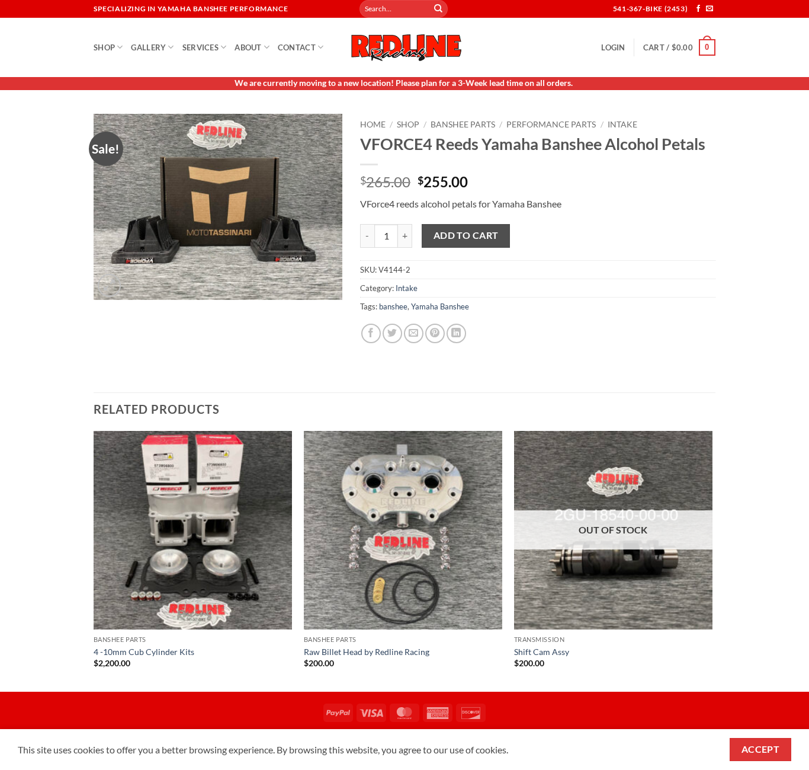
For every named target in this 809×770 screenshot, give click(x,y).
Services (200, 47)
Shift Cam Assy (541, 652)
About (248, 47)
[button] (613, 47)
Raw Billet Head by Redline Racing (366, 652)
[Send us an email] (709, 9)
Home (373, 124)
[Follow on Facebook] (698, 9)
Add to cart (466, 235)
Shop (104, 47)
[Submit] (438, 9)
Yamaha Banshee (440, 306)
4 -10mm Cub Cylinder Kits (144, 652)
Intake (622, 124)
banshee (393, 306)
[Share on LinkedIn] (456, 333)
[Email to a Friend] (413, 333)
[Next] (712, 560)
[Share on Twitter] (392, 333)
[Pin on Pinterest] (435, 333)
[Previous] (94, 560)
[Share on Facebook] (371, 333)
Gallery (148, 47)
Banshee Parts (463, 124)
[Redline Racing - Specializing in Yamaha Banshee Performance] (404, 47)
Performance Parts (551, 124)
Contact (297, 47)
